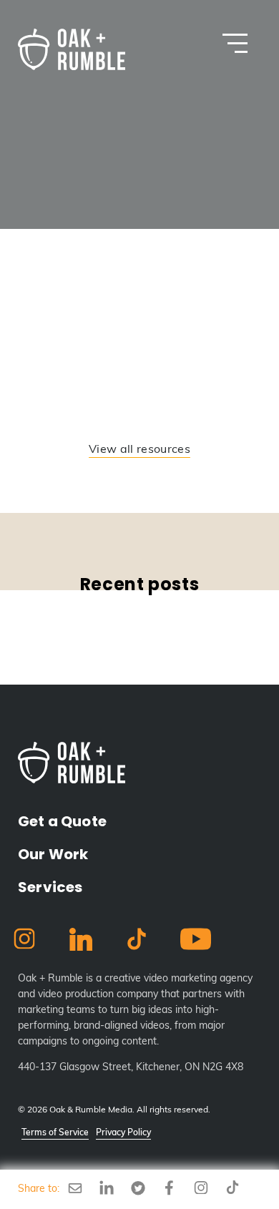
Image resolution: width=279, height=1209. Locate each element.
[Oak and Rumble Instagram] (24, 941)
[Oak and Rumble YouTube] (195, 942)
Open (235, 43)
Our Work (53, 854)
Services (50, 887)
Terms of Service (55, 1133)
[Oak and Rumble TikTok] (136, 942)
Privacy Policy (123, 1133)
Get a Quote (62, 821)
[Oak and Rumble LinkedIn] (81, 943)
